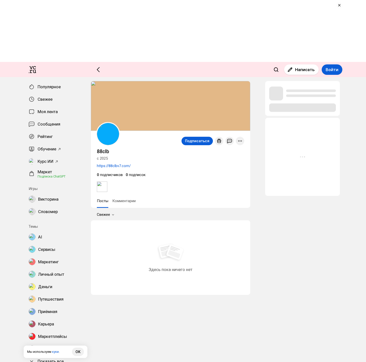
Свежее (103, 214)
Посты (102, 201)
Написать (305, 69)
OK (77, 352)
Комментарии (124, 201)
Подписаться (197, 141)
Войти (332, 69)
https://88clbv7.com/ (114, 166)
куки (55, 352)
